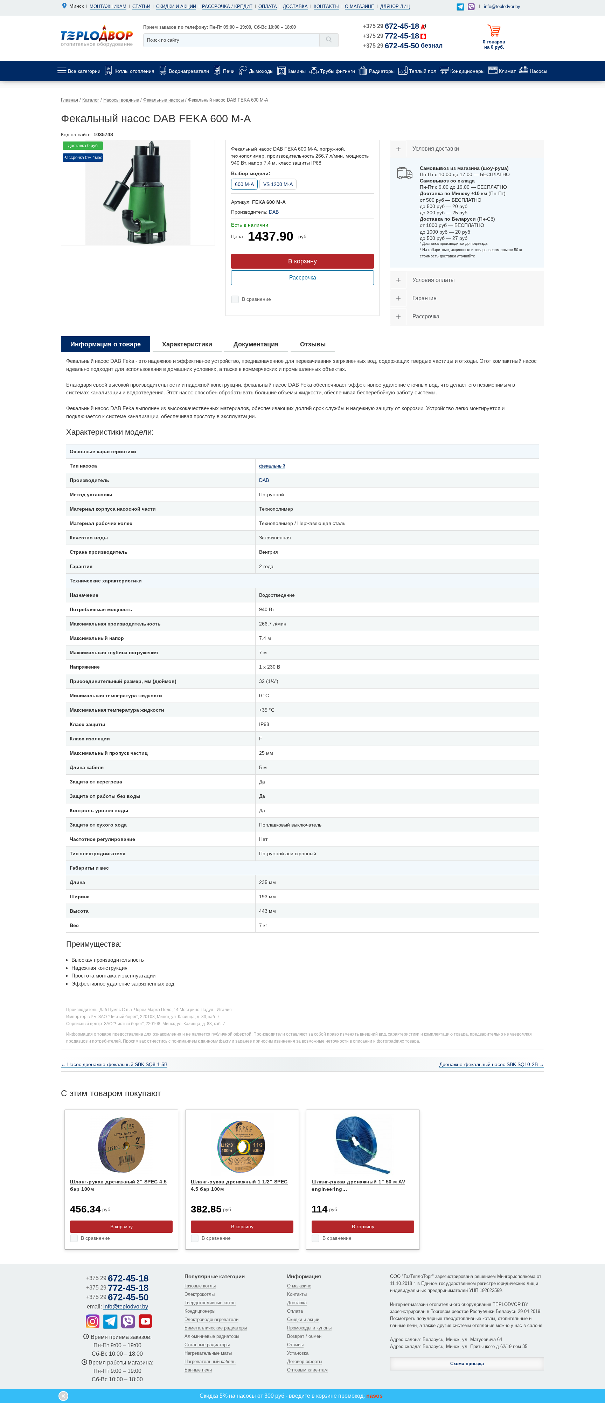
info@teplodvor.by (502, 6)
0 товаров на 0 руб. (494, 44)
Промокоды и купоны (309, 1328)
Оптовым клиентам (307, 1370)
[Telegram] (460, 7)
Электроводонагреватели (211, 1319)
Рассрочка (302, 278)
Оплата (267, 6)
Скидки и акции (176, 6)
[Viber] (471, 6)
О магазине (359, 6)
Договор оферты (304, 1361)
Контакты (326, 6)
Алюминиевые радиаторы (212, 1336)
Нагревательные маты (208, 1353)
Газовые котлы (200, 1285)
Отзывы (295, 1344)
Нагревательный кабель (210, 1361)
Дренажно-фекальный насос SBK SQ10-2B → (491, 1064)
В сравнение (256, 299)
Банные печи (198, 1370)
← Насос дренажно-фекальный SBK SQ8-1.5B (114, 1064)
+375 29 (391, 26)
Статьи (141, 6)
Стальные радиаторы (207, 1344)
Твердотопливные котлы (210, 1302)
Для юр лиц (395, 6)
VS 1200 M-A (278, 184)
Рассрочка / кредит (227, 6)
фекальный (272, 466)
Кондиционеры (200, 1311)
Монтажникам (108, 6)
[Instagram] (92, 1321)
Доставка (295, 6)
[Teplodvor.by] (97, 35)
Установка (297, 1353)
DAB (274, 212)
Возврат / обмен (304, 1336)
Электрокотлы (200, 1294)
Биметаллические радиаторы (216, 1328)
